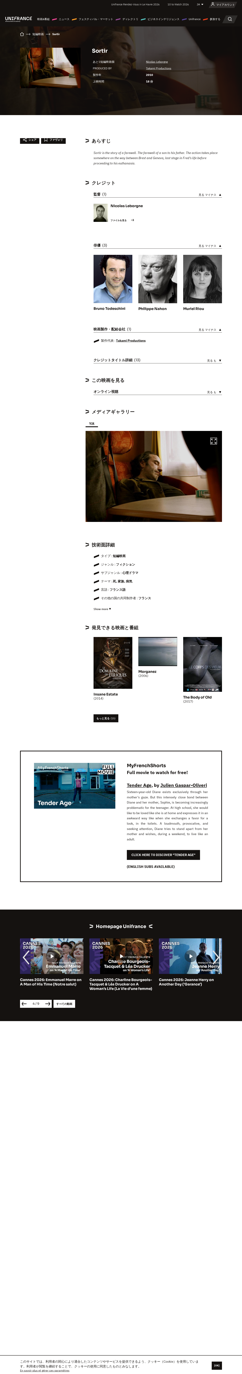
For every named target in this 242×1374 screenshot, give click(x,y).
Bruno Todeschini (109, 308)
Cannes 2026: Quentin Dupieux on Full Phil (190, 982)
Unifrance (195, 19)
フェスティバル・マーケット (96, 19)
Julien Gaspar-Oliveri (183, 785)
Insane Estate (106, 694)
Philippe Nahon (152, 309)
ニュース (64, 19)
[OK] (217, 1365)
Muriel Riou (193, 309)
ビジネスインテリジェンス (163, 19)
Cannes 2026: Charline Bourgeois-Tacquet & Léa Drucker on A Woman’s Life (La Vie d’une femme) (51, 984)
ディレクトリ (130, 19)
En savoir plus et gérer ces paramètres (44, 1370)
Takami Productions (158, 68)
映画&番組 (43, 19)
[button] (213, 441)
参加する (215, 19)
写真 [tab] (91, 423)
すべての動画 (64, 1003)
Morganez (147, 671)
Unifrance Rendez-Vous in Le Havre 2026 (135, 4)
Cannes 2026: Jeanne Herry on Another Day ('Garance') (116, 982)
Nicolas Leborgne (157, 61)
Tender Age (139, 785)
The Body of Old (197, 697)
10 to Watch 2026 (178, 4)
